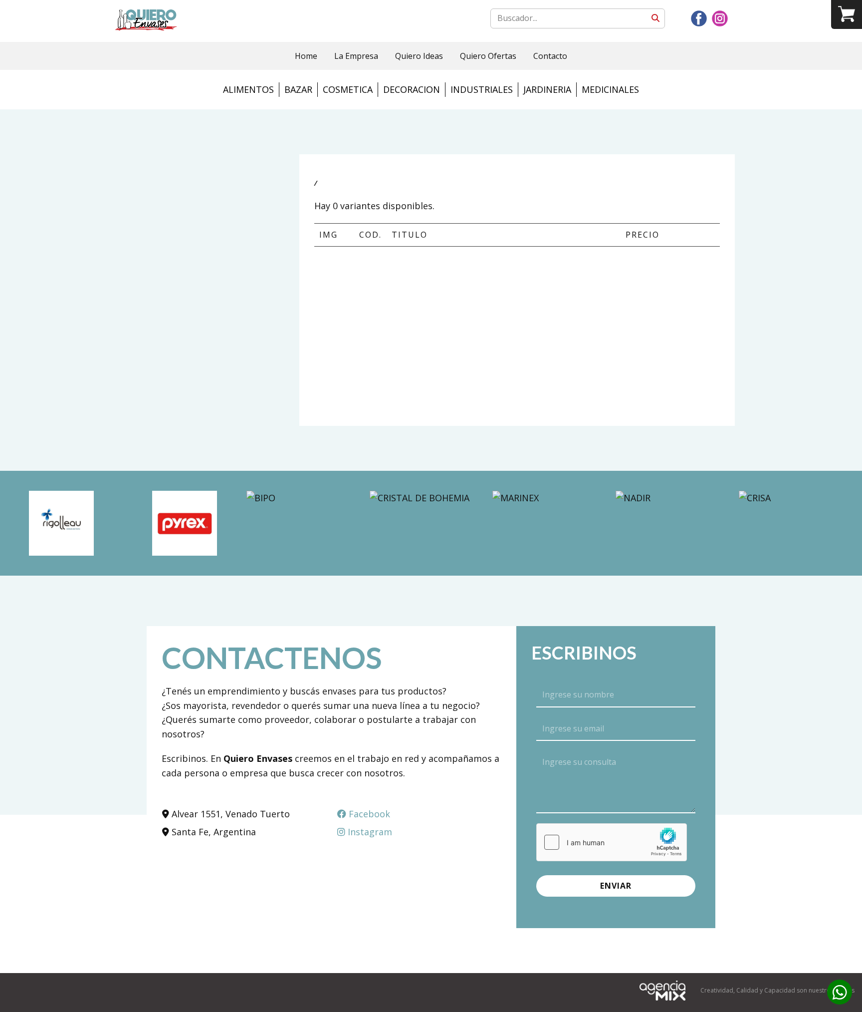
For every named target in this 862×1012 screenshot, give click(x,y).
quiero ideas (419, 55)
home (306, 55)
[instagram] (720, 18)
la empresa (356, 55)
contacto (550, 55)
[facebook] (699, 18)
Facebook (368, 814)
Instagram (368, 832)
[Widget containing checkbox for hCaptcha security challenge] (611, 842)
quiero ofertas (488, 55)
